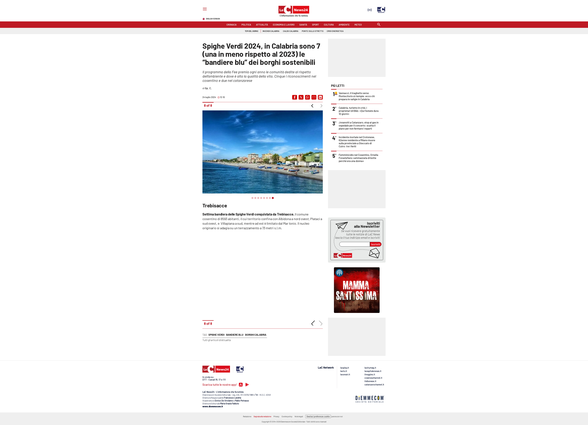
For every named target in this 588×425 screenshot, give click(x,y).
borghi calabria (255, 334)
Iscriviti (375, 244)
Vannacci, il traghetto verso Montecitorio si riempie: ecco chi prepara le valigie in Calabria (357, 96)
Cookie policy (287, 416)
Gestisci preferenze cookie (318, 416)
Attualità (226, 339)
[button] (294, 97)
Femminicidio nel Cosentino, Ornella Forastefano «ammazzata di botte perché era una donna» (358, 157)
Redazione (247, 416)
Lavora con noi (337, 416)
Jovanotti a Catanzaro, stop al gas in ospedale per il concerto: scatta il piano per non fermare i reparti (359, 125)
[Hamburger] (204, 9)
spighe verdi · (216, 334)
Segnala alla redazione (262, 416)
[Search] (378, 24)
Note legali (299, 416)
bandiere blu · (235, 334)
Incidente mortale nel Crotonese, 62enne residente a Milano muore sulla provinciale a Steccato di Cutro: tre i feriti (357, 141)
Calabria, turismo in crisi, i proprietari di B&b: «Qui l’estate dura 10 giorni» (359, 110)
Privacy (276, 416)
